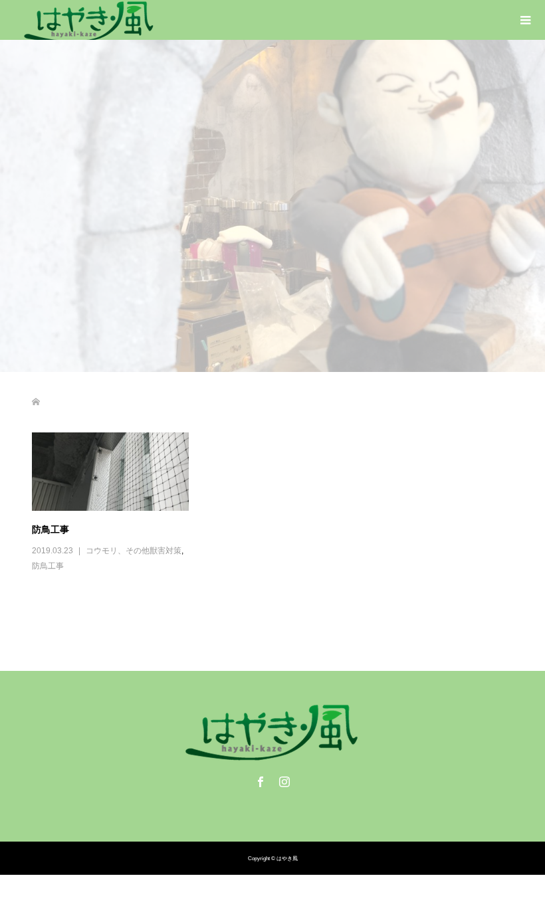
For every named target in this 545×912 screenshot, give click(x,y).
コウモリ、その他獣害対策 (133, 550)
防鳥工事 (50, 529)
